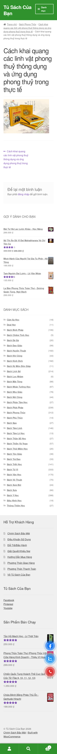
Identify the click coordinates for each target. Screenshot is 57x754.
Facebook (8, 600)
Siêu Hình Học (14, 500)
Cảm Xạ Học (13, 319)
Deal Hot (11, 324)
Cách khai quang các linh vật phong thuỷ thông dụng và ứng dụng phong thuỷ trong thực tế (27, 28)
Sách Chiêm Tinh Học (18, 335)
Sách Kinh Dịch (15, 360)
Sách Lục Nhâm (15, 376)
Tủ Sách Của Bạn (17, 10)
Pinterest (8, 604)
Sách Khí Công (14, 355)
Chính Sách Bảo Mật (18, 533)
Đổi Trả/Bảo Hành (17, 545)
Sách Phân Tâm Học (17, 402)
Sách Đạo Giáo (14, 345)
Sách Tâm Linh (14, 428)
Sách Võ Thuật (14, 479)
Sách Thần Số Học (16, 438)
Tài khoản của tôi (9, 749)
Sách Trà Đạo (14, 459)
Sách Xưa (12, 490)
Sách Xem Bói (14, 484)
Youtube (7, 608)
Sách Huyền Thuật (16, 350)
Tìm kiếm (28, 749)
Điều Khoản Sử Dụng (19, 539)
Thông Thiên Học (16, 505)
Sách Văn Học (14, 474)
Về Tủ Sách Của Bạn (18, 574)
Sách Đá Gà (13, 340)
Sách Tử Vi (12, 469)
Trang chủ (12, 24)
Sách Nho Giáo (14, 391)
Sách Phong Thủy (27, 24)
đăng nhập (23, 194)
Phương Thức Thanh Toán (21, 569)
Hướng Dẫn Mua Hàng (19, 557)
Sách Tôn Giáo (14, 453)
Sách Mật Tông (14, 381)
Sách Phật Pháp (15, 407)
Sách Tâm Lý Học (16, 433)
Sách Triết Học (14, 464)
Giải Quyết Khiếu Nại (18, 551)
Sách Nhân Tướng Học (19, 386)
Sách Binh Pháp (15, 329)
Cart (44, 746)
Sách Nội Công (14, 397)
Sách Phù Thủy (15, 417)
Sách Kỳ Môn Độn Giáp (19, 366)
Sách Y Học (13, 495)
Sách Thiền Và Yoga (17, 443)
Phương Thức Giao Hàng (21, 563)
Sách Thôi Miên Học (17, 448)
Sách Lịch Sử (14, 371)
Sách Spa (12, 422)
